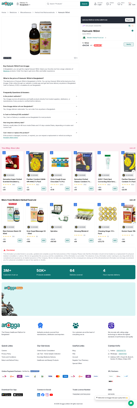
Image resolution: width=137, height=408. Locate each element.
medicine (6, 71)
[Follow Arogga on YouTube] (51, 394)
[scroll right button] (133, 171)
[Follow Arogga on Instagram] (47, 394)
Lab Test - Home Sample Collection (48, 354)
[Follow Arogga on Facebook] (42, 394)
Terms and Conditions (9, 357)
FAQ (74, 354)
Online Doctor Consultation (46, 350)
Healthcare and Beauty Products (48, 360)
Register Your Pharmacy (80, 360)
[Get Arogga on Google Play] (6, 394)
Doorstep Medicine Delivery (46, 357)
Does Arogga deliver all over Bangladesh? (18, 106)
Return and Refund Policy (10, 360)
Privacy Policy (6, 354)
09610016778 (121, 350)
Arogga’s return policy (10, 137)
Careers (4, 350)
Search (84, 4)
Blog (74, 350)
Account (75, 357)
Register (129, 20)
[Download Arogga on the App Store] (18, 394)
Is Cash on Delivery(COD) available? (16, 114)
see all (132, 148)
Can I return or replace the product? (16, 133)
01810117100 (123, 354)
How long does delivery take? (13, 122)
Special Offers (77, 363)
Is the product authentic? (12, 96)
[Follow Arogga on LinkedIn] (38, 394)
